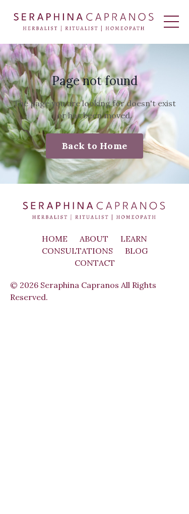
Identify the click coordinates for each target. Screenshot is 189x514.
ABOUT (94, 239)
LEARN (133, 239)
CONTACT (95, 263)
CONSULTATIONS (77, 251)
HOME (55, 239)
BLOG (136, 251)
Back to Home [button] (94, 146)
